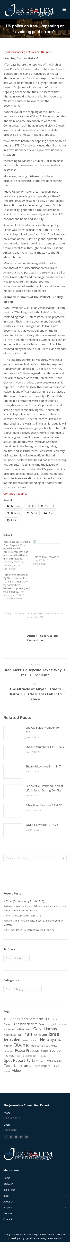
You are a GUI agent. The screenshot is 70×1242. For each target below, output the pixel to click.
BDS (47, 1019)
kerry (25, 1040)
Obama (21, 1045)
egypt (53, 1024)
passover (8, 1051)
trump (26, 1065)
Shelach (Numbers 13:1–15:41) (44, 747)
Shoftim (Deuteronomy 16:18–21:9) (22, 915)
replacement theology (26, 1055)
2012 (6, 1019)
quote (44, 1051)
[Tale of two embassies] (18, 586)
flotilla (20, 1029)
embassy (62, 1024)
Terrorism (11, 1065)
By (48, 613)
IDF (19, 1034)
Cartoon (8, 1024)
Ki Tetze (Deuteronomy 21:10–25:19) (23, 901)
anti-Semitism (32, 1019)
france (28, 1029)
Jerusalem (12, 1039)
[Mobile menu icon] (64, 9)
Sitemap (58, 1238)
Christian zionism (25, 1024)
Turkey (55, 1065)
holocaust (10, 1035)
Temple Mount (53, 1060)
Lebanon (34, 1040)
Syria (31, 1060)
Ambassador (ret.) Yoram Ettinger (28, 52)
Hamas (50, 1029)
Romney (42, 1055)
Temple (39, 1061)
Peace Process (27, 1050)
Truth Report (41, 1066)
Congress (43, 1024)
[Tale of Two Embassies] (46, 547)
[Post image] (12, 733)
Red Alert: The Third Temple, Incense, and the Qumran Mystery (33, 922)
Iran (27, 1034)
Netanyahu (50, 1039)
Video (16, 1070)
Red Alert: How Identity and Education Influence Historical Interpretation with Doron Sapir (34, 908)
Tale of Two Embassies (46, 556)
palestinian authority (44, 1045)
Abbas (15, 1019)
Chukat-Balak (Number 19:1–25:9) (43, 730)
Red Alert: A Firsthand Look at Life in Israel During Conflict (44, 788)
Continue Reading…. (16, 493)
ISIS (36, 1034)
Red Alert (9, 1055)
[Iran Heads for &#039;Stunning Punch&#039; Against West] (18, 555)
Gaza (37, 1029)
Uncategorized (22, 613)
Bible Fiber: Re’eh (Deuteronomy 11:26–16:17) (28, 930)
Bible (54, 1019)
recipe (55, 1050)
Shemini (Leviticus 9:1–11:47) (43, 766)
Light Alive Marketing (35, 1238)
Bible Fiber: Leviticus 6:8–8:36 (43, 805)
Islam (43, 1035)
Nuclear (8, 1045)
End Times (9, 1029)
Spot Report (14, 1060)
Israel (54, 1034)
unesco (7, 1071)
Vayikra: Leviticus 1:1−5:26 (41, 825)
